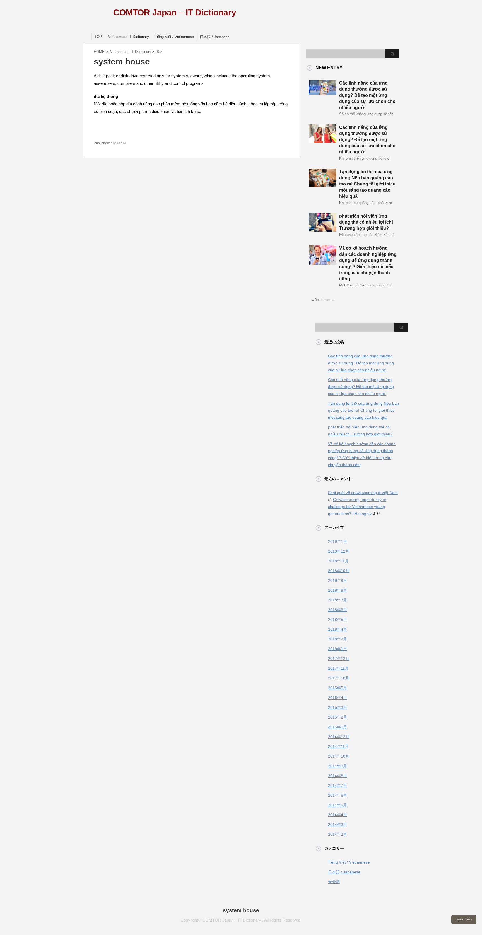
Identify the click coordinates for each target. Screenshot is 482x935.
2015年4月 (337, 697)
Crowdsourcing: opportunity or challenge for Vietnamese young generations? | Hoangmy (357, 506)
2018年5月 (337, 619)
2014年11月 (338, 746)
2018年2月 (337, 639)
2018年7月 (337, 600)
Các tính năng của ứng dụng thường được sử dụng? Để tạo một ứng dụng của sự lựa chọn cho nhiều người (367, 95)
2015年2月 (337, 717)
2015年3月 (337, 707)
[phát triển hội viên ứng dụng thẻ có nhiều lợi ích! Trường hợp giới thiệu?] (322, 229)
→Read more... (322, 300)
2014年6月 (337, 795)
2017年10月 (338, 678)
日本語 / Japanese (215, 37)
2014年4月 (337, 815)
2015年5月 (337, 688)
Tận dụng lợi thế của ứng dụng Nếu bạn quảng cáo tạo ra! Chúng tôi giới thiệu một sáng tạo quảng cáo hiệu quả (367, 184)
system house (241, 910)
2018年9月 (337, 580)
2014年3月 (337, 824)
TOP (98, 37)
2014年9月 (337, 766)
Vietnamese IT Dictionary (128, 37)
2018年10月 (338, 570)
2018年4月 (337, 629)
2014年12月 (338, 736)
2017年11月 (338, 668)
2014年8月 (337, 775)
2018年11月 (338, 561)
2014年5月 (337, 805)
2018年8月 (337, 590)
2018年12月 (338, 551)
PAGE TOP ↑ (464, 919)
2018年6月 (337, 610)
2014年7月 (337, 785)
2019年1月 (337, 541)
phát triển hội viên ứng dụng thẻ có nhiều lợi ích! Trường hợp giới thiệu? (366, 222)
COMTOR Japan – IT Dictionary (174, 12)
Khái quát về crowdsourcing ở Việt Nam (363, 492)
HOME (99, 52)
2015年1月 (337, 727)
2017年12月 (338, 658)
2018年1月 (337, 649)
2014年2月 (337, 834)
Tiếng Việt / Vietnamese (174, 37)
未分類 (334, 881)
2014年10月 (338, 756)
